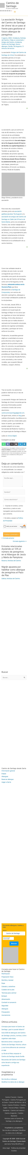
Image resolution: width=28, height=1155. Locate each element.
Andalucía (16, 38)
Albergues (5, 776)
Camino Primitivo (13, 1105)
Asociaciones (6, 1015)
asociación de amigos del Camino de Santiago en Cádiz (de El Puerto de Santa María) (14, 219)
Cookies (14, 1151)
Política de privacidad (18, 1148)
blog (20, 415)
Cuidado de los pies (8, 989)
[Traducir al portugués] (10, 10)
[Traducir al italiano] (7, 10)
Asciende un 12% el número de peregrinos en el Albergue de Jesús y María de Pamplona (14, 553)
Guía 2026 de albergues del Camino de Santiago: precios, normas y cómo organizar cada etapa (14, 1035)
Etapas (4, 773)
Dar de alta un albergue (9, 1079)
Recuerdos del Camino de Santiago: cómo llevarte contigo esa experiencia (14, 1062)
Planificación (6, 974)
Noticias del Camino (14, 560)
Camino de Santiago (12, 4)
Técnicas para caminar (9, 993)
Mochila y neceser (7, 980)
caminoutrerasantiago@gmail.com (13, 413)
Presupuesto (6, 1012)
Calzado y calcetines (8, 986)
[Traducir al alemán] (5, 10)
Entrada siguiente (19, 541)
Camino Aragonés (11, 1113)
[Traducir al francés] (3, 10)
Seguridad (5, 1005)
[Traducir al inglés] (1, 10)
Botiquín (4, 996)
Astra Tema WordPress (15, 1144)
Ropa (3, 983)
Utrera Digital (12, 436)
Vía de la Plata (13, 1108)
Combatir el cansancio (9, 1002)
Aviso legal (6, 1148)
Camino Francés (10, 1097)
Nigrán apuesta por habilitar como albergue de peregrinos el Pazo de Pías (13, 571)
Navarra (4, 560)
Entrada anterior (8, 538)
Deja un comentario (16, 40)
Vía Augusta (17, 46)
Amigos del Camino (8, 42)
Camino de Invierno (17, 1110)
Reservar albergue (7, 779)
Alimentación (6, 999)
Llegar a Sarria (6, 782)
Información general (8, 771)
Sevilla (10, 46)
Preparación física (7, 977)
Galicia (4, 578)
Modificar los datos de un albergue (13, 1082)
